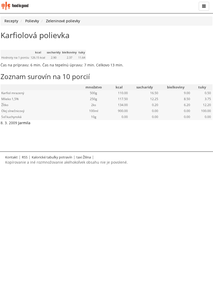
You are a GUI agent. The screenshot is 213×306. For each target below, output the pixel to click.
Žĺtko (4, 105)
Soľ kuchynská (11, 117)
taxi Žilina (83, 157)
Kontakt (11, 157)
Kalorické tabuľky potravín (52, 157)
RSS (25, 157)
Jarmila (24, 122)
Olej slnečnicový (12, 111)
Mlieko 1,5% (10, 99)
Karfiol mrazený (12, 93)
